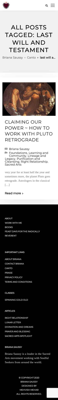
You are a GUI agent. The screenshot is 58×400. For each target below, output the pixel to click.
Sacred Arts (13, 164)
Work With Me (13, 222)
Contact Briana (14, 263)
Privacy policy (13, 277)
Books (9, 227)
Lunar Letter (13, 322)
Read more (13, 193)
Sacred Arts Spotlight (18, 336)
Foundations (18, 153)
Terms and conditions (18, 282)
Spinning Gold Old (16, 300)
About (8, 218)
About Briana (13, 259)
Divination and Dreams (19, 327)
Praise (9, 272)
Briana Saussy (19, 149)
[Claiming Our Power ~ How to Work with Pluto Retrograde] (29, 98)
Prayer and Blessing (17, 331)
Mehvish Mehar (29, 389)
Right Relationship (34, 161)
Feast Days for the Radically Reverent (22, 233)
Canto (8, 268)
